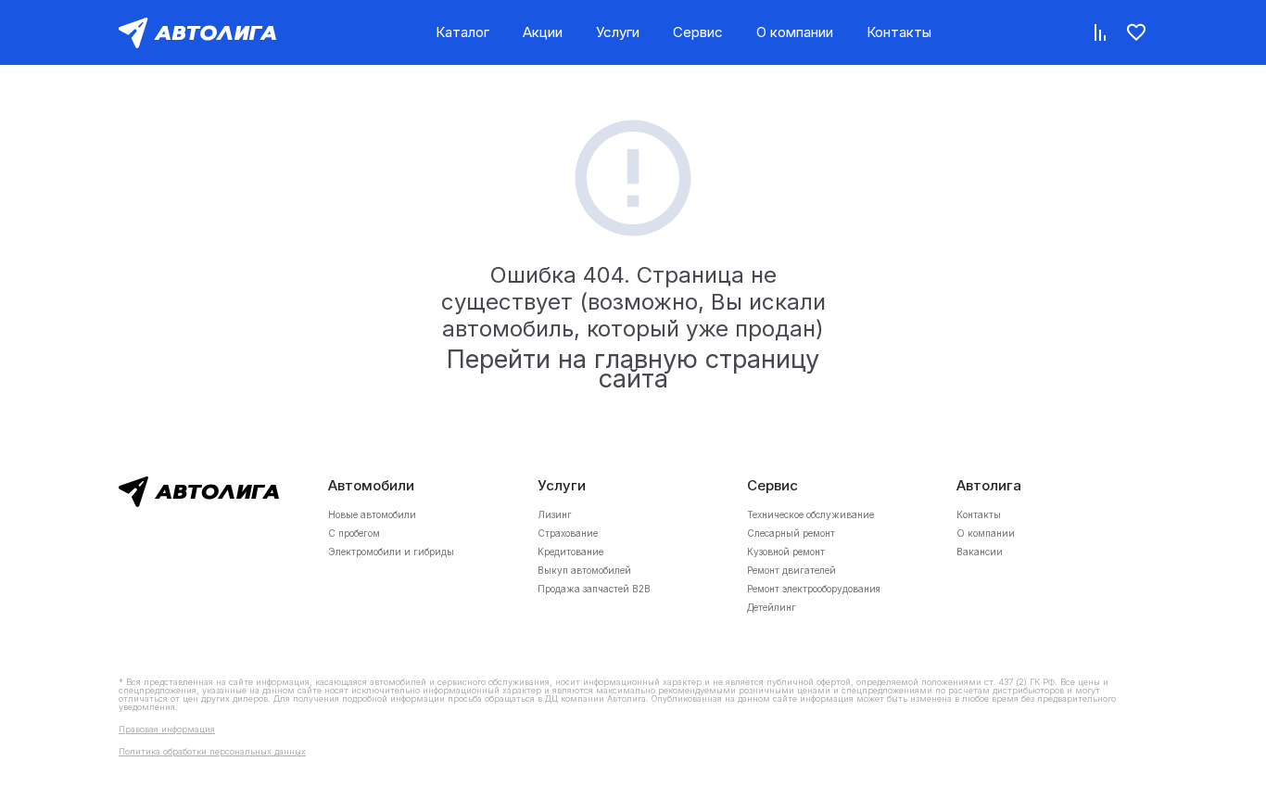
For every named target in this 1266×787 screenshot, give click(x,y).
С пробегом (354, 533)
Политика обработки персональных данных (212, 751)
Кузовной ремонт (786, 551)
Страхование (568, 533)
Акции (543, 32)
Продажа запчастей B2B (594, 588)
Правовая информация (167, 729)
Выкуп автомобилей (584, 570)
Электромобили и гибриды (391, 551)
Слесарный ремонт (791, 533)
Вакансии (979, 551)
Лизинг (555, 514)
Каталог (462, 32)
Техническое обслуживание (810, 514)
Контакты (899, 32)
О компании (794, 32)
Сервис (698, 32)
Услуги (617, 32)
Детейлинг (771, 607)
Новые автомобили (372, 514)
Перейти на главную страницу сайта (633, 369)
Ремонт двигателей (791, 570)
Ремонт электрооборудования (813, 588)
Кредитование (570, 551)
